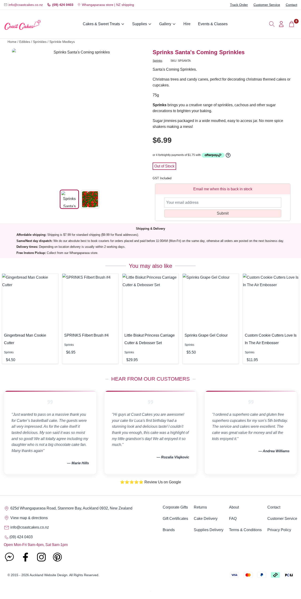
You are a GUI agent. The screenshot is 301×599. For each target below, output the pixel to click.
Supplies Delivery (208, 530)
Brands (169, 530)
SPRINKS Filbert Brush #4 (86, 335)
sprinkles (40, 42)
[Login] (281, 24)
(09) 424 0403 (62, 5)
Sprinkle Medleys (62, 42)
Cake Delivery (206, 519)
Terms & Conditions (245, 530)
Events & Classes (213, 24)
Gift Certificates (175, 519)
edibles (24, 42)
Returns (200, 507)
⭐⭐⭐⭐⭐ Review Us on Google (150, 482)
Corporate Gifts (175, 507)
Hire (186, 24)
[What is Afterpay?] (213, 155)
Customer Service (266, 5)
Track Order (239, 5)
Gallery (165, 24)
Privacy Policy (279, 530)
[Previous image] (19, 116)
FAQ (233, 519)
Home (12, 42)
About (234, 507)
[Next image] (140, 116)
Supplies (139, 24)
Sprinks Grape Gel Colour (206, 335)
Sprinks (157, 60)
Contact (291, 5)
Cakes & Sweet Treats (101, 24)
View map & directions (28, 518)
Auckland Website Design (48, 575)
